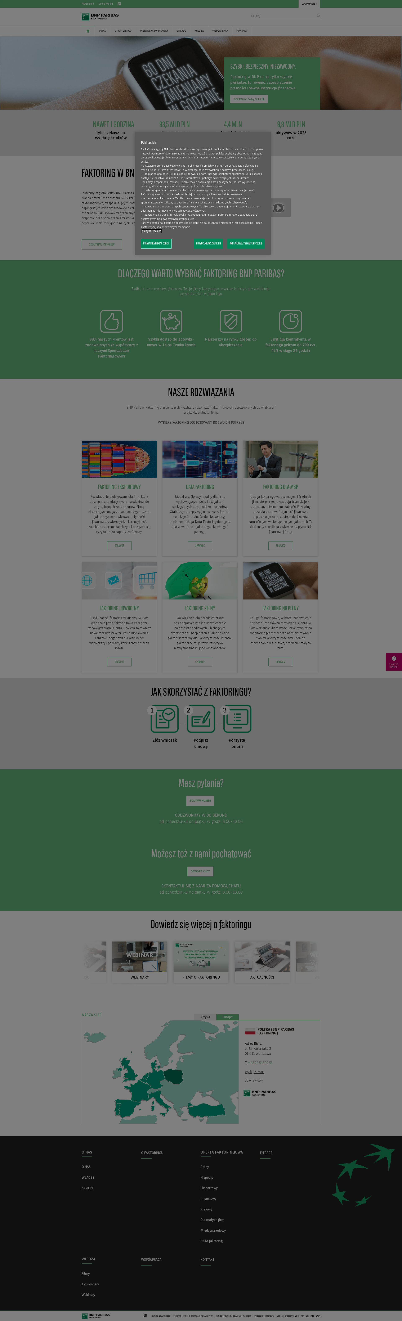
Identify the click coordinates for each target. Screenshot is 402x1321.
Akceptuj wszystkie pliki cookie (246, 243)
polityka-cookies (151, 231)
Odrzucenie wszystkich (208, 243)
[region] (203, 193)
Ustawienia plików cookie (156, 243)
